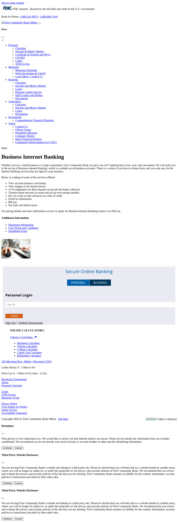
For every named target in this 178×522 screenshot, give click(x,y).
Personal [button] (13, 45)
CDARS (20, 57)
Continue (7, 448)
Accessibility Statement (14, 413)
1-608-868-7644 (49, 16)
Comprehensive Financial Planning (34, 120)
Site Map (63, 418)
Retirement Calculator (29, 355)
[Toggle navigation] (2, 40)
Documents (21, 98)
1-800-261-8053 (29, 16)
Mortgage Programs (26, 70)
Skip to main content (12, 2)
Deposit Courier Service (28, 92)
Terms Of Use (9, 409)
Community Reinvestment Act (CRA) (36, 142)
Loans (18, 60)
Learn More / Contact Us (29, 76)
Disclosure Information (21, 224)
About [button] (11, 123)
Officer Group (23, 129)
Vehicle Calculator (27, 346)
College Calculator (27, 349)
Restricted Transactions (14, 379)
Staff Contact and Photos (29, 95)
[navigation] (39, 23)
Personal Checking (11, 385)
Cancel (18, 448)
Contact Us (21, 126)
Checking (20, 48)
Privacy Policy (9, 403)
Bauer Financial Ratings (28, 139)
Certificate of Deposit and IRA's (33, 54)
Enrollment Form (17, 231)
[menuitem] (92, 55)
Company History (25, 135)
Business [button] (13, 79)
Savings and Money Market (30, 85)
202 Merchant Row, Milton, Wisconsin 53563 (26, 361)
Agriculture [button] (14, 101)
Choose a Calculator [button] (22, 337)
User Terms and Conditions (23, 227)
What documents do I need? (30, 73)
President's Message (26, 132)
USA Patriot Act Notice (14, 406)
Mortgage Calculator (28, 343)
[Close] (2, 37)
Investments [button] (14, 117)
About (4, 382)
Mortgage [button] (13, 67)
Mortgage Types (10, 397)
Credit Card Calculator (29, 352)
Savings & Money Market (29, 51)
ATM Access (22, 63)
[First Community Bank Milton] (19, 22)
